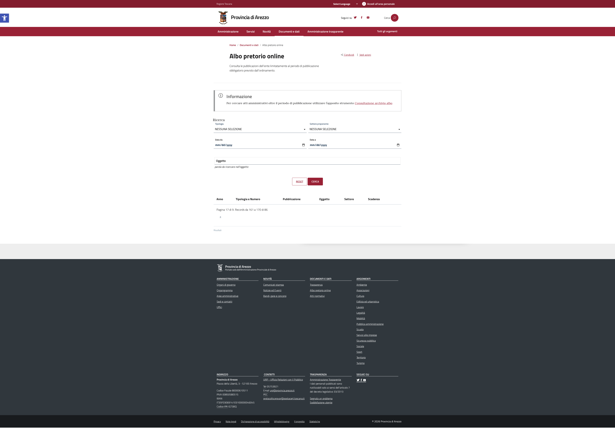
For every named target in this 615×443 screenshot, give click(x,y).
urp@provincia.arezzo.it (282, 390)
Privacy (217, 421)
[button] (4, 18)
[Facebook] (361, 18)
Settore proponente (319, 123)
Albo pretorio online (320, 290)
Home (233, 45)
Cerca (315, 181)
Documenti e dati (289, 31)
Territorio (361, 357)
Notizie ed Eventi (272, 290)
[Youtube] (368, 18)
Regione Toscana (224, 3)
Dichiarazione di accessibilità (255, 421)
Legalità (361, 313)
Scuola (360, 329)
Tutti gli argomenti (387, 31)
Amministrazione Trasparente (325, 379)
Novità (267, 31)
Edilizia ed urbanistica (368, 301)
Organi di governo (226, 285)
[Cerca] (394, 18)
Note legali (231, 421)
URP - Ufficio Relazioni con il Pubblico (283, 379)
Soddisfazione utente (321, 402)
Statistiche (314, 421)
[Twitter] (355, 18)
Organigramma (225, 290)
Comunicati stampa (273, 285)
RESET (299, 181)
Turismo (361, 363)
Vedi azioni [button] (365, 55)
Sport (359, 352)
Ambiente (362, 285)
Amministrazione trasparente (325, 31)
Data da (218, 139)
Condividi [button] (349, 55)
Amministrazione (228, 31)
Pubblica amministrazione (370, 324)
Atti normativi (317, 296)
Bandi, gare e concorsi (274, 296)
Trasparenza (316, 285)
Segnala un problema (321, 398)
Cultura (360, 296)
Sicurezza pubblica (366, 341)
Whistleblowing (281, 421)
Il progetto (299, 421)
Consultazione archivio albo (373, 103)
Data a (313, 139)
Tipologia (219, 123)
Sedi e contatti (224, 301)
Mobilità (361, 318)
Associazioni (363, 290)
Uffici (219, 307)
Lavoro (360, 307)
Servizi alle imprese (367, 335)
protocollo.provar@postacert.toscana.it (284, 398)
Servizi (250, 31)
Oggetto (221, 161)
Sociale (360, 346)
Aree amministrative (227, 296)
